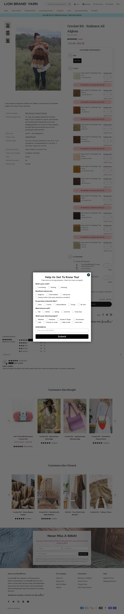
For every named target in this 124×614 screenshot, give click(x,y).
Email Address (41, 327)
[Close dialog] (88, 274)
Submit (62, 336)
